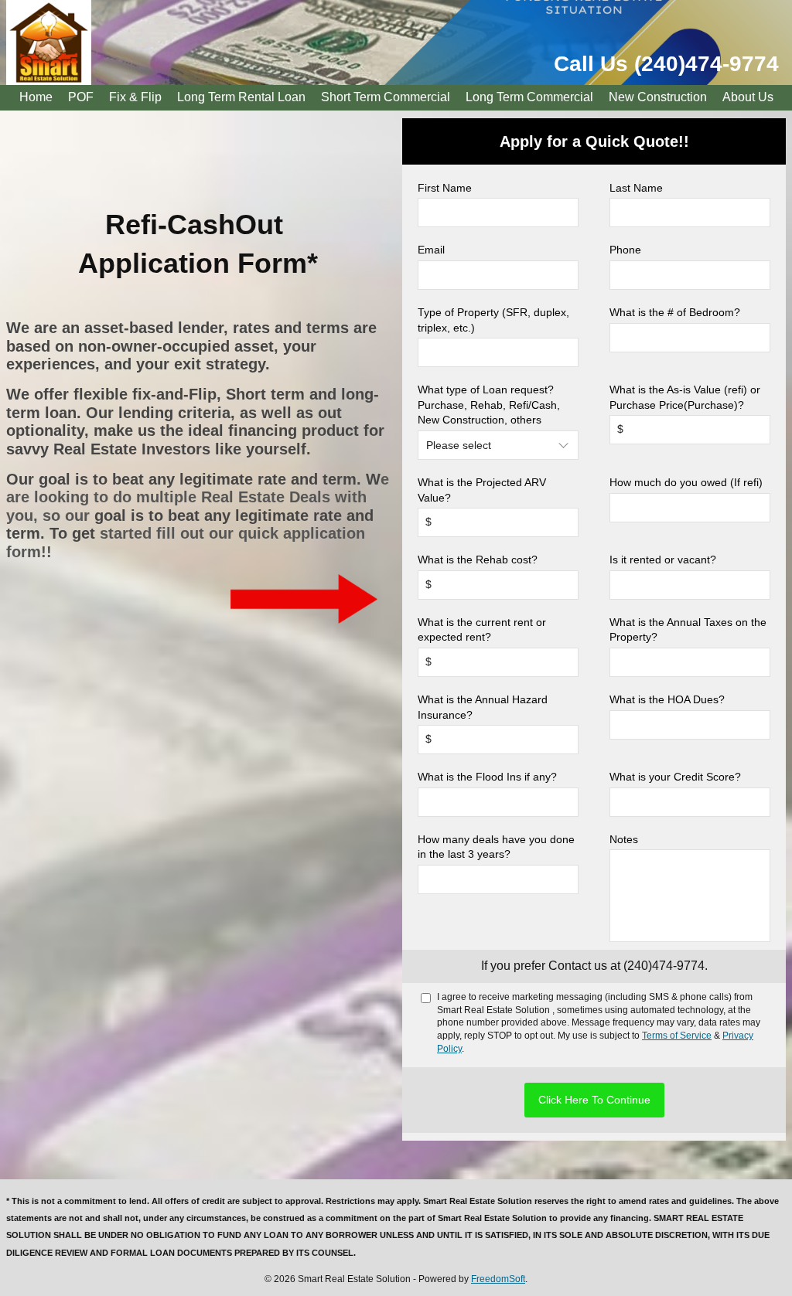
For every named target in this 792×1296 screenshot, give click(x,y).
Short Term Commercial (385, 97)
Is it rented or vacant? (662, 559)
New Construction (658, 97)
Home (36, 97)
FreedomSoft (498, 1279)
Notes (623, 839)
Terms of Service (677, 1035)
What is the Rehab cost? (478, 559)
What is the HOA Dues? (667, 699)
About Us (747, 97)
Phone (625, 249)
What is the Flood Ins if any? (487, 776)
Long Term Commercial (529, 97)
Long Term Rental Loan (241, 97)
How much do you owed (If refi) (686, 482)
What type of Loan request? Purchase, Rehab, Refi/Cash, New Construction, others (489, 404)
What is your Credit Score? (675, 776)
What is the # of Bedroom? (674, 312)
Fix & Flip (135, 97)
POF (81, 97)
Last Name (636, 188)
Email (431, 249)
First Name (445, 188)
